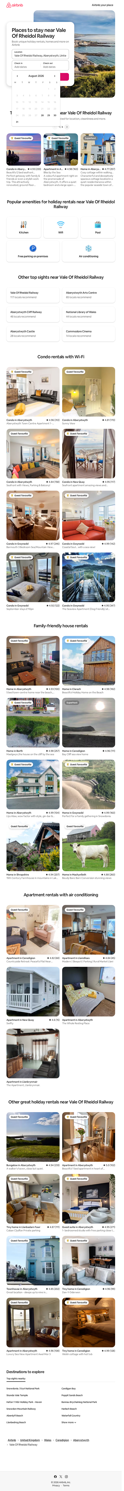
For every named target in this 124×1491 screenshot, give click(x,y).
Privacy (56, 1485)
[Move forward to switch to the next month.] (55, 76)
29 (48, 115)
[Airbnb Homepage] (14, 5)
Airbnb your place (102, 5)
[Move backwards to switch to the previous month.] (17, 76)
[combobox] (40, 56)
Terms (66, 1485)
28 (42, 115)
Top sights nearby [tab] (16, 1378)
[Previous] (54, 127)
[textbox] (26, 67)
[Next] (66, 127)
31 (17, 121)
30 (55, 115)
